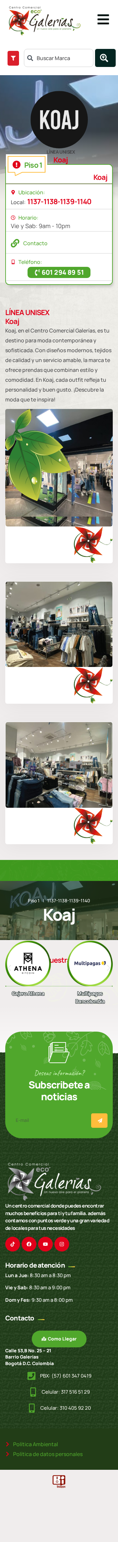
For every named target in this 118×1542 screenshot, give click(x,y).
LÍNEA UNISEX (61, 152)
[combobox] (58, 58)
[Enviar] (99, 1120)
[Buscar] (105, 58)
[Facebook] (29, 1244)
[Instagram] (61, 1244)
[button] (9, 968)
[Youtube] (45, 1244)
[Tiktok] (12, 1244)
